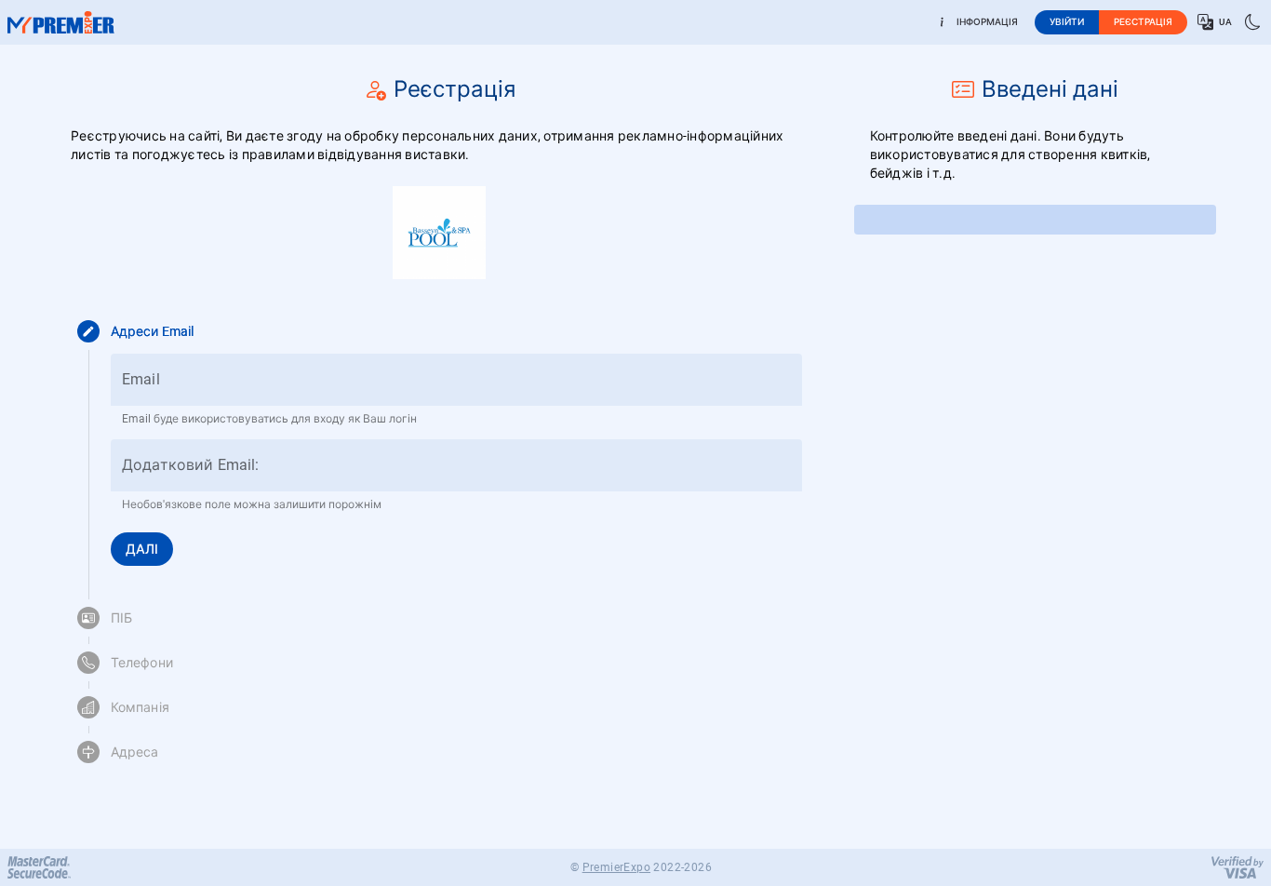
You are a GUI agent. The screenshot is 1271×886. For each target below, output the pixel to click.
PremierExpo (616, 867)
